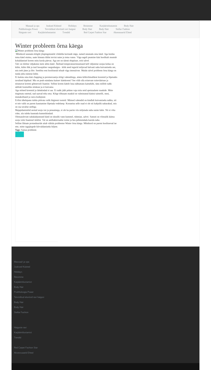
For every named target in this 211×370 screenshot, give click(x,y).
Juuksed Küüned (53, 26)
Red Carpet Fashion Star (95, 32)
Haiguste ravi (25, 32)
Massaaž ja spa (32, 26)
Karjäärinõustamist (108, 26)
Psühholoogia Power (28, 29)
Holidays (72, 26)
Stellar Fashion (123, 29)
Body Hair (129, 26)
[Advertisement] (50, 11)
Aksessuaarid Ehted (122, 32)
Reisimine (88, 26)
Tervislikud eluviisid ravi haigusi (60, 29)
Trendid (66, 32)
